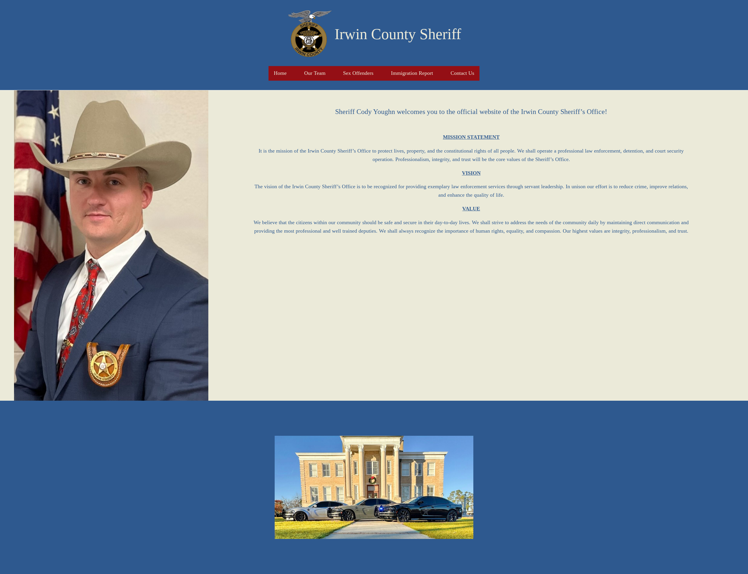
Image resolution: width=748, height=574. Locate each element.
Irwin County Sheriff (398, 34)
